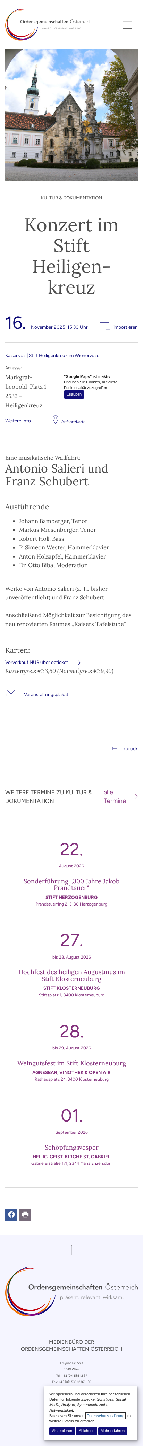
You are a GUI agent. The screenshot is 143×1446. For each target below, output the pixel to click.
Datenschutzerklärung (105, 1416)
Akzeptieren (62, 1431)
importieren (125, 327)
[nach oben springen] (71, 1250)
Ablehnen (86, 1431)
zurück (130, 748)
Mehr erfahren (113, 1431)
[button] (11, 1215)
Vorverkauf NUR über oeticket (36, 662)
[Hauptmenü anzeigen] (127, 24)
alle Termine (115, 796)
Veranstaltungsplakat (46, 694)
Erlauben (74, 394)
